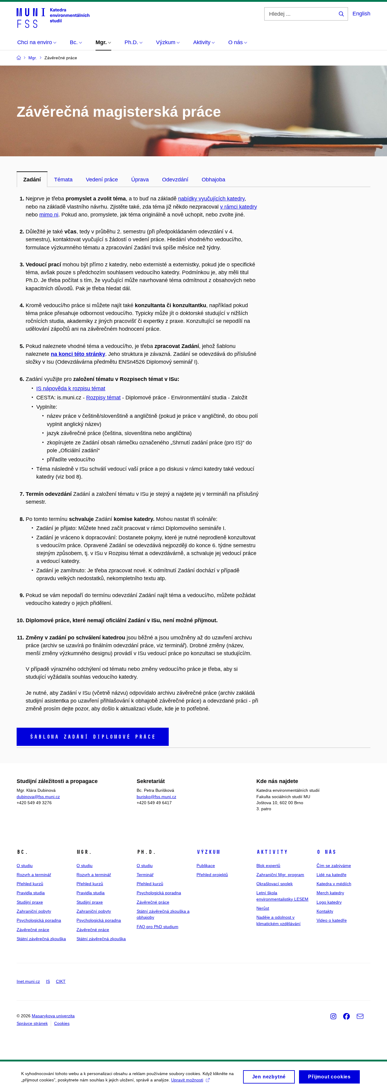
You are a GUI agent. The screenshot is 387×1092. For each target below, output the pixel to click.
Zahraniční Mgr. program (280, 874)
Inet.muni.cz (28, 981)
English (361, 14)
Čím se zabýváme (334, 865)
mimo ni (48, 215)
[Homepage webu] (53, 17)
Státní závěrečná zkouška (41, 938)
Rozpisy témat (103, 398)
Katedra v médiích (334, 883)
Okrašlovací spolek (274, 883)
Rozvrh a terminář (34, 874)
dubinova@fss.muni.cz (38, 796)
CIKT (61, 981)
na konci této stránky (78, 354)
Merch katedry (330, 892)
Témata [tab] (63, 180)
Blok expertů (268, 865)
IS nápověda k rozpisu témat (70, 388)
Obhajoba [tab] (213, 180)
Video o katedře (332, 920)
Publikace (206, 865)
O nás (326, 852)
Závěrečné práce (33, 929)
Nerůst (262, 908)
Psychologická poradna (39, 920)
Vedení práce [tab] (102, 180)
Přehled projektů (212, 874)
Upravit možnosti (187, 1079)
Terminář (145, 874)
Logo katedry (329, 902)
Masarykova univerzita (53, 1015)
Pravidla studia (31, 892)
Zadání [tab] (32, 180)
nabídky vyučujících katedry (211, 199)
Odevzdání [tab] (175, 180)
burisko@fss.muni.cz (156, 796)
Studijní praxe (30, 902)
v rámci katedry (238, 207)
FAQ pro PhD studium (157, 926)
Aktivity (272, 852)
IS (48, 981)
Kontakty (325, 911)
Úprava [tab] (140, 180)
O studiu (25, 865)
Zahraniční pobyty (34, 911)
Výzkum (208, 852)
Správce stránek (32, 1023)
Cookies (62, 1023)
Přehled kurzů (30, 883)
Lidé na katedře (331, 874)
